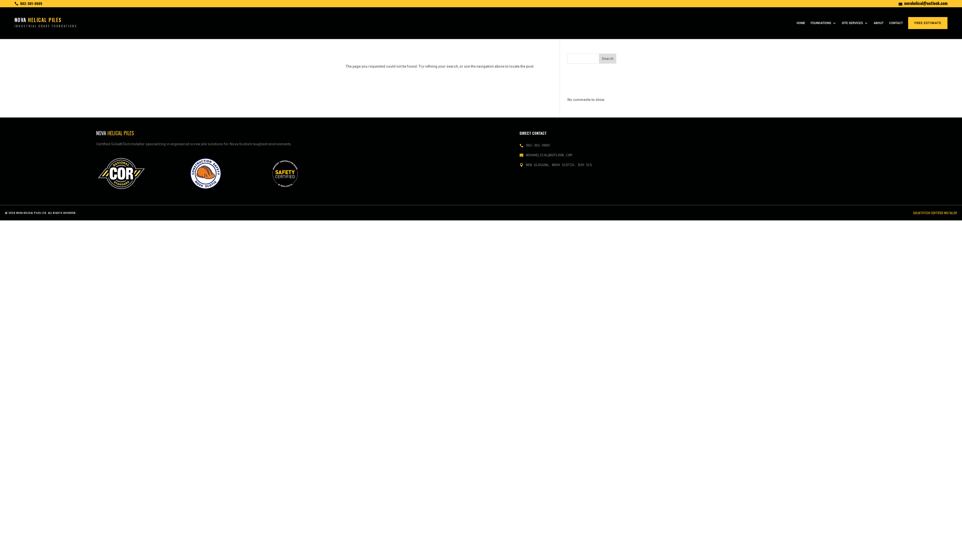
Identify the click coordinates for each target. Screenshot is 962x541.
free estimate (927, 23)
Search (608, 59)
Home (801, 23)
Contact (896, 23)
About (879, 23)
